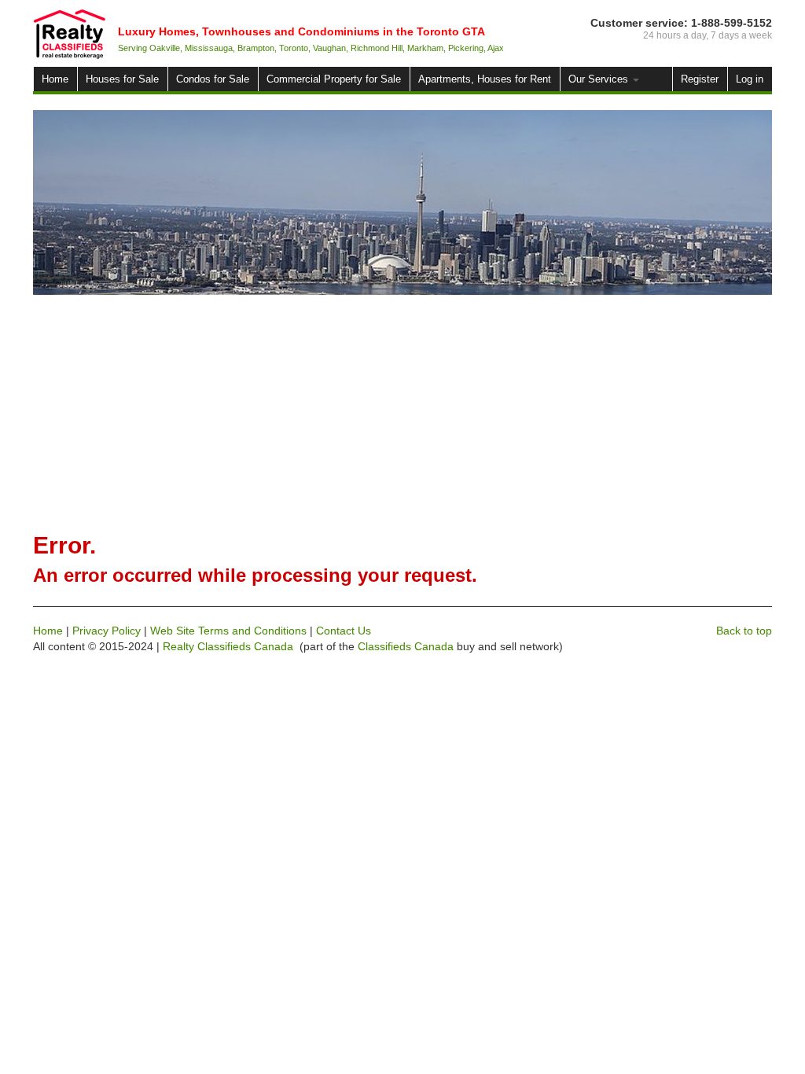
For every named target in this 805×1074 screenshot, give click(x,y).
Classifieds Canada (406, 646)
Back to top (744, 630)
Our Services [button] (599, 79)
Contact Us (343, 630)
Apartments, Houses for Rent (484, 79)
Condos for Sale (212, 79)
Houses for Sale (122, 79)
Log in (749, 79)
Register (700, 79)
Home (55, 79)
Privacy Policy (106, 630)
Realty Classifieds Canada (228, 646)
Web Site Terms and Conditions (228, 630)
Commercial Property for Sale (333, 79)
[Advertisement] (402, 413)
